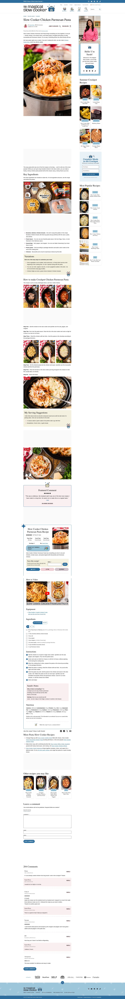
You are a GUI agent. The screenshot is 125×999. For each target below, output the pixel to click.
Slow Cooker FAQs (69, 992)
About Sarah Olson (28, 992)
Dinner (38, 16)
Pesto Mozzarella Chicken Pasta (34, 739)
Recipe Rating (27, 810)
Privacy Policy (79, 997)
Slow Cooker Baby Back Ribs (85, 102)
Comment (26, 814)
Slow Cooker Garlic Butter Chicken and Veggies (54, 795)
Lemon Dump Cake (96, 102)
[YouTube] (91, 1)
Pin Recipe (65, 26)
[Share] (27, 46)
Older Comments (29, 968)
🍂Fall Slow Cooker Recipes (95, 4)
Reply (68, 871)
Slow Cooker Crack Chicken (95, 208)
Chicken (29, 789)
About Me (66, 4)
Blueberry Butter (96, 123)
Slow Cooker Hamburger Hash (95, 247)
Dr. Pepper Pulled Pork (85, 146)
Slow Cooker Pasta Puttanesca (34, 748)
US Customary (37, 622)
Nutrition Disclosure (87, 997)
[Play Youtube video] (47, 593)
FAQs (61, 4)
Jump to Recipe (53, 26)
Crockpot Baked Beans (96, 146)
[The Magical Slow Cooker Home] (39, 7)
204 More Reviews (47, 503)
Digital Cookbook (77, 4)
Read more (89, 66)
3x (33, 626)
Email (50, 561)
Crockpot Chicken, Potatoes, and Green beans (41, 794)
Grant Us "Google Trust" (33, 548)
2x (30, 626)
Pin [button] (48, 569)
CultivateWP (99, 997)
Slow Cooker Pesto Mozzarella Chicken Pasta (95, 221)
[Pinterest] (97, 1)
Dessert (96, 99)
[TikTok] (100, 1)
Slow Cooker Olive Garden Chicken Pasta (95, 195)
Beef (66, 789)
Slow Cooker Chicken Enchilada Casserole (29, 795)
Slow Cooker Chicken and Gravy (95, 234)
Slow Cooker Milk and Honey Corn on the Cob (85, 125)
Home (24, 16)
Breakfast (96, 120)
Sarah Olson (32, 25)
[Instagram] (88, 1)
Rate (33, 569)
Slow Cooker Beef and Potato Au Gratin (95, 260)
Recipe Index (31, 16)
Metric (45, 622)
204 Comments (39, 25)
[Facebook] (94, 1)
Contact (71, 4)
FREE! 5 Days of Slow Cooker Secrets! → (33, 1)
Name (24, 830)
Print (62, 569)
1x (27, 626)
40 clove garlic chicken (44, 750)
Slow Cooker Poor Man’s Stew (66, 793)
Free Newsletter (85, 4)
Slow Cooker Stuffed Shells (45, 738)
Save (65, 564)
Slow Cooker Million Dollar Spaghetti (60, 744)
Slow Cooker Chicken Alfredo (59, 746)
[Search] (99, 9)
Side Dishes (85, 120)
